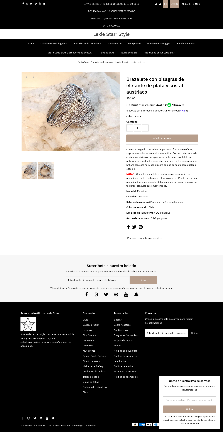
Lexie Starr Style (111, 34)
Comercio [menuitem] (113, 43)
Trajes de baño (91, 376)
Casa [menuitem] (31, 43)
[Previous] (26, 76)
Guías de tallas (91, 381)
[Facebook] (86, 295)
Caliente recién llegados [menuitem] (54, 43)
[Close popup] (216, 379)
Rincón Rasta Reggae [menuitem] (158, 43)
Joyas (86, 62)
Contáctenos (121, 330)
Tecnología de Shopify (84, 425)
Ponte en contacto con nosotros (144, 238)
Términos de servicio (125, 371)
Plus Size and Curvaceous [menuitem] (87, 43)
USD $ (174, 3)
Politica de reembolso (126, 376)
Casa (85, 319)
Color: (129, 116)
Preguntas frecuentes (126, 335)
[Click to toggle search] (156, 4)
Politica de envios (123, 366)
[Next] (33, 76)
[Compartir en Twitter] (134, 227)
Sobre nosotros (122, 324)
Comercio (88, 345)
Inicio (80, 62)
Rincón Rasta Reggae (94, 355)
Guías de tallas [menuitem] (129, 52)
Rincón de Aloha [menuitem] (186, 43)
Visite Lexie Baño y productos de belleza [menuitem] (70, 52)
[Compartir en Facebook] (128, 227)
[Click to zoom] (115, 76)
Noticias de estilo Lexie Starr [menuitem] (159, 52)
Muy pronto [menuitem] (134, 43)
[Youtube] (126, 295)
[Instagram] (96, 295)
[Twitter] (106, 295)
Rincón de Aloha (91, 361)
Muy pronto (89, 350)
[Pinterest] (116, 295)
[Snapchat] (136, 295)
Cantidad (131, 121)
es (165, 3)
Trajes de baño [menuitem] (106, 52)
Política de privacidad (125, 350)
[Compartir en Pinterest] (141, 227)
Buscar (118, 319)
